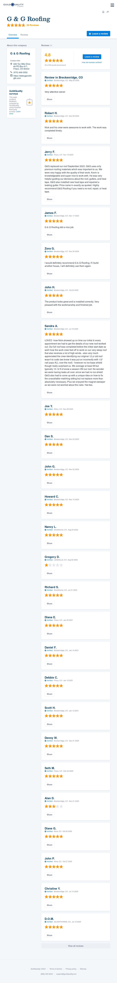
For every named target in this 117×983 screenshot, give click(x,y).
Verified (49, 80)
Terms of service (56, 969)
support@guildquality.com (66, 974)
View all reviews (75, 945)
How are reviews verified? (92, 62)
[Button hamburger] (112, 5)
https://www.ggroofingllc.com (22, 77)
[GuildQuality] (13, 5)
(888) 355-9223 (47, 974)
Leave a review (100, 33)
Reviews (24, 34)
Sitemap (83, 969)
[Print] (103, 12)
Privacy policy (71, 969)
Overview (13, 34)
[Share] (108, 12)
